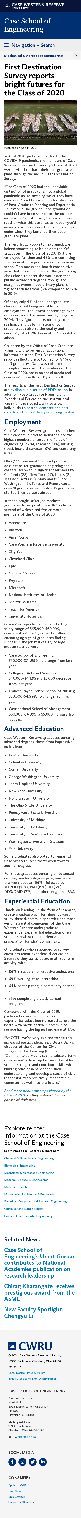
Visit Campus (16, 1496)
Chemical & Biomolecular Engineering (29, 1158)
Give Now (14, 1491)
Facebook (12, 1462)
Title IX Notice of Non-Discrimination (32, 1378)
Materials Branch (15, 1187)
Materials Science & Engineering (26, 1180)
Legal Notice (16, 1373)
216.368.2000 (17, 1367)
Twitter (33, 1462)
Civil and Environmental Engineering (28, 1216)
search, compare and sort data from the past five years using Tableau (40, 410)
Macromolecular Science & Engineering (30, 1194)
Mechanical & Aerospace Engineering (33, 56)
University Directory (21, 1502)
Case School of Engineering (27, 24)
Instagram (22, 1462)
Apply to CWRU (18, 1485)
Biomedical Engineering (20, 1165)
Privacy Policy (36, 1373)
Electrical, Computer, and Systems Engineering (35, 1201)
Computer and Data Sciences (23, 1209)
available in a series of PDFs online (39, 390)
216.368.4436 (27, 1437)
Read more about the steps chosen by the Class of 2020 (37, 1093)
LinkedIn (43, 1462)
